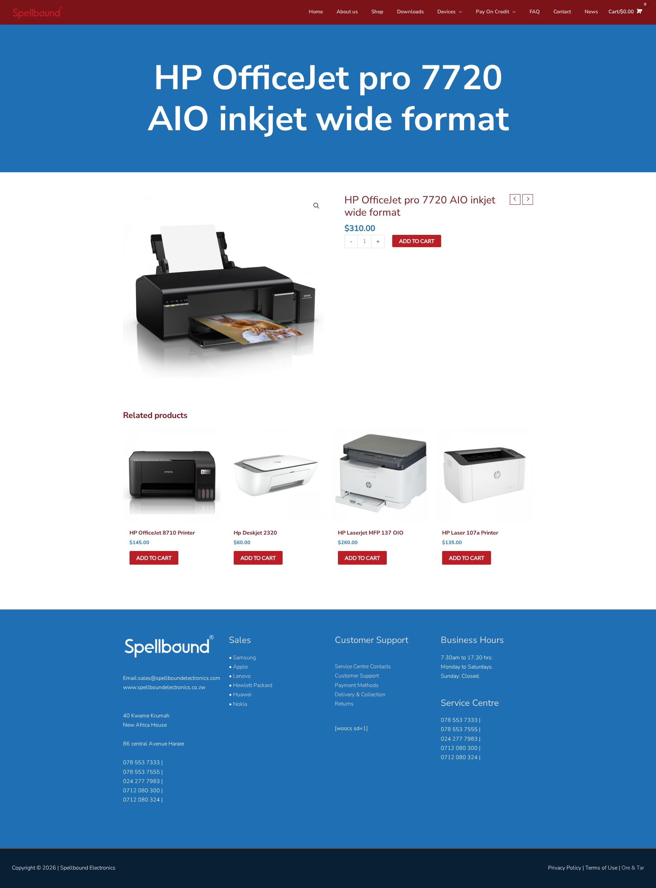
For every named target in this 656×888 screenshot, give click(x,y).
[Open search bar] (298, 11)
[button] (316, 206)
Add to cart (416, 241)
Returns (344, 704)
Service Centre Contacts (363, 666)
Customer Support (357, 676)
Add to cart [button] (154, 557)
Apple (240, 667)
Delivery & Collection (360, 694)
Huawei (242, 694)
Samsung (244, 657)
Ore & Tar (632, 868)
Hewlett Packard (252, 685)
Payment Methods (357, 685)
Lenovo (242, 676)
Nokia (240, 704)
